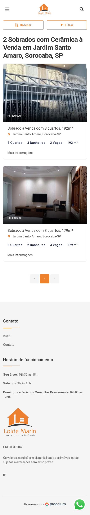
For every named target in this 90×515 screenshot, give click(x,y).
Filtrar (69, 25)
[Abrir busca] (81, 9)
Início (6, 336)
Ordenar (25, 25)
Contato (8, 345)
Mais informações (20, 153)
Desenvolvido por (34, 504)
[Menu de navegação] (8, 9)
